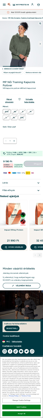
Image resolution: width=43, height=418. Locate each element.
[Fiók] (33, 4)
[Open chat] (32, 351)
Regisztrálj (11, 328)
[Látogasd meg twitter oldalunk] (26, 351)
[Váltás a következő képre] (40, 44)
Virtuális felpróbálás (29, 100)
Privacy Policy (13, 396)
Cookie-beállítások (11, 336)
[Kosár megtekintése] (38, 4)
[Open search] (9, 4)
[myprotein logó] (21, 4)
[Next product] (39, 255)
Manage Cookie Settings (21, 400)
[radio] (7, 111)
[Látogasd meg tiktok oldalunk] (15, 351)
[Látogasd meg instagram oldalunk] (4, 351)
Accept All (21, 414)
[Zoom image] (40, 23)
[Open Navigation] (4, 4)
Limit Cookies (21, 407)
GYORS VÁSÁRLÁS (15, 247)
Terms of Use (26, 396)
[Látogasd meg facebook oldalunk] (10, 351)
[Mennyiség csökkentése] (5, 141)
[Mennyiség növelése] (14, 141)
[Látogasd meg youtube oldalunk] (21, 351)
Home (4, 18)
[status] (10, 141)
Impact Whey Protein (13, 230)
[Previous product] (35, 255)
